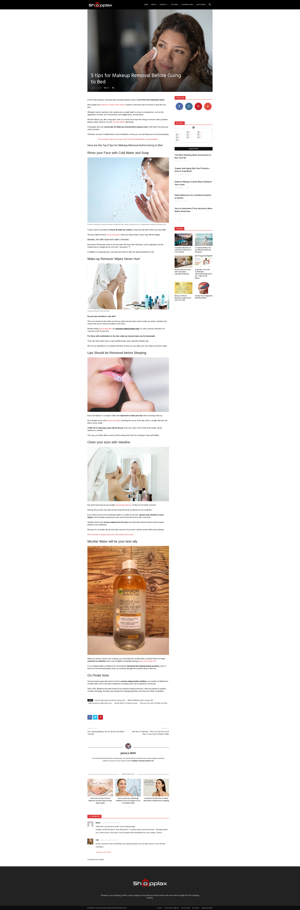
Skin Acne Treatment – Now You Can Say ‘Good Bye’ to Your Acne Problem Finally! (150, 733)
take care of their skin (148, 661)
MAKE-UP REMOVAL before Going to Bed (140, 700)
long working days (113, 235)
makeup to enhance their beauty (113, 105)
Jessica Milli (128, 753)
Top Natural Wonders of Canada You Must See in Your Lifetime (183, 250)
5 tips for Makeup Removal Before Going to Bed (110, 700)
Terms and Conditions (171, 908)
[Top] (177, 140)
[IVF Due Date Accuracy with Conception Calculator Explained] (183, 262)
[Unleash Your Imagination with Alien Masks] (204, 288)
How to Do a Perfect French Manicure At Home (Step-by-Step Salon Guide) (100, 800)
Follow (189, 103)
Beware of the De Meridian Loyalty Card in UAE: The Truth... (183, 298)
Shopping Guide (187, 4)
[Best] (198, 137)
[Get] (198, 132)
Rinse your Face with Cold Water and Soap (153, 703)
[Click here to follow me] (193, 128)
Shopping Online (207, 908)
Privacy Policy (185, 908)
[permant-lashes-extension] (188, 137)
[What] (188, 132)
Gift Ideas (174, 4)
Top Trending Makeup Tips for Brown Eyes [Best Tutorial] (105, 733)
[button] (210, 5)
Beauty (153, 4)
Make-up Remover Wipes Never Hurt (100, 703)
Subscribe (208, 103)
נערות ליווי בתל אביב (103, 852)
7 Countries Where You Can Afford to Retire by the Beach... (203, 250)
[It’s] (177, 137)
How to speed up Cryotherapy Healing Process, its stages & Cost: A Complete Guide (128, 800)
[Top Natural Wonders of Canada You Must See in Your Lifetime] (183, 240)
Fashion (163, 4)
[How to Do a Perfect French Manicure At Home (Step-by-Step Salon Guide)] (100, 787)
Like (179, 103)
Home (146, 4)
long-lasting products (123, 505)
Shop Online (200, 4)
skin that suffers (119, 122)
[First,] (177, 134)
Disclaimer (195, 908)
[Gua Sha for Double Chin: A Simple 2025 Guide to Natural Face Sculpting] (156, 787)
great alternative (106, 329)
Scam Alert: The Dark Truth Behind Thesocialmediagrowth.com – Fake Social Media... (203, 274)
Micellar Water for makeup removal (125, 703)
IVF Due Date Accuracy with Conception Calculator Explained (183, 272)
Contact (159, 908)
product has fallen (113, 420)
